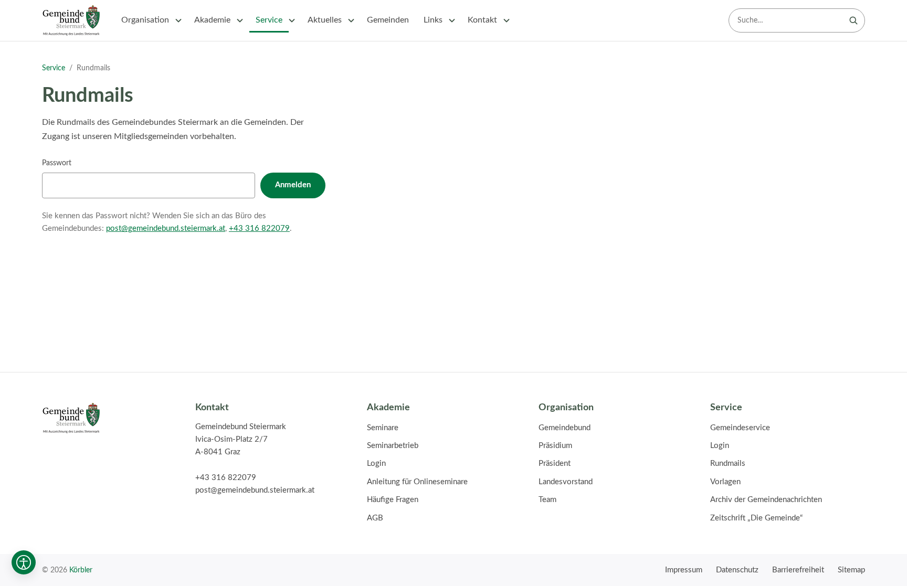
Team (547, 500)
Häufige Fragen (392, 500)
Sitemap (851, 570)
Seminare (382, 428)
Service (269, 20)
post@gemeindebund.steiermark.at (165, 228)
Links (433, 20)
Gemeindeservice (740, 428)
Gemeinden (388, 20)
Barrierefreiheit (798, 570)
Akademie (212, 20)
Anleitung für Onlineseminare (417, 482)
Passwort (56, 163)
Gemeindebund (564, 428)
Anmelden (293, 185)
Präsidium (555, 446)
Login (376, 463)
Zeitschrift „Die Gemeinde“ (756, 518)
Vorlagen (725, 482)
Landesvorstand (566, 482)
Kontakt (482, 20)
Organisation (145, 20)
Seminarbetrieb (392, 446)
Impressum (683, 570)
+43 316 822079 (259, 228)
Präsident (555, 463)
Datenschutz (737, 570)
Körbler (80, 570)
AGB (375, 518)
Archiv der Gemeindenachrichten (766, 500)
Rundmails (727, 463)
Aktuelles (325, 20)
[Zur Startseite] (71, 20)
